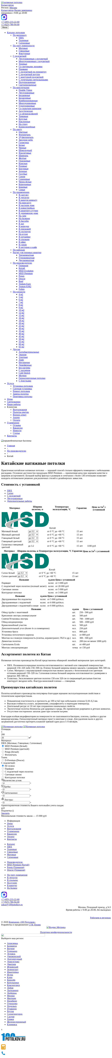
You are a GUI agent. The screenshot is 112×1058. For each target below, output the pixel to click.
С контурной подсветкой (31, 77)
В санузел (23, 195)
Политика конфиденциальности (56, 932)
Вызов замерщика (23, 10)
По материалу (20, 35)
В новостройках (27, 208)
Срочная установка (22, 388)
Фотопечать (24, 134)
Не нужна (10, 766)
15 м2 (21, 315)
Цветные (23, 132)
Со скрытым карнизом (30, 108)
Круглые (23, 119)
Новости (17, 430)
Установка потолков (23, 386)
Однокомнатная (26, 257)
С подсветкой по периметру (33, 72)
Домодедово (13, 961)
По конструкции (21, 87)
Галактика (24, 142)
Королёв (11, 980)
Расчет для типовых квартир (27, 252)
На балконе (24, 218)
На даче (22, 216)
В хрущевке (24, 237)
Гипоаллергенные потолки (32, 378)
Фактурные (24, 53)
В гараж (23, 244)
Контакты (12, 436)
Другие (16, 349)
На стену (23, 124)
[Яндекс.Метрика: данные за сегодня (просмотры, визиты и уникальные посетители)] (56, 927)
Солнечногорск (14, 1014)
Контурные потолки (15, 777)
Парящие (23, 69)
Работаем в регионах (100, 917)
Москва (13, 7)
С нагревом (24, 370)
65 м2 (21, 346)
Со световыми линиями (30, 66)
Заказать (5, 813)
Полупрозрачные (27, 82)
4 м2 (21, 294)
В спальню (24, 239)
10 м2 (21, 310)
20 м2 (21, 323)
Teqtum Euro (25, 284)
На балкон (12, 888)
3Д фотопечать (26, 137)
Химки (10, 1019)
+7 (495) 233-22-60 (10, 22)
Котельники (13, 982)
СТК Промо (35, 924)
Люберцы (12, 993)
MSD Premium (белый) (16, 746)
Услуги (10, 383)
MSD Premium (26, 273)
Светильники (13, 401)
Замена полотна (21, 394)
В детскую (24, 197)
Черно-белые (25, 182)
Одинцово (12, 1003)
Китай (22, 268)
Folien (21, 289)
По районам (19, 250)
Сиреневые (24, 179)
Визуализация (20, 409)
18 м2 (21, 320)
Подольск (12, 1006)
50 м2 (21, 339)
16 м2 (21, 318)
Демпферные (25, 365)
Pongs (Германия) (15, 867)
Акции (16, 417)
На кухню (12, 883)
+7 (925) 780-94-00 (10, 24)
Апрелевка (12, 943)
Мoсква (11, 995)
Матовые (23, 48)
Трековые (23, 116)
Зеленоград (12, 969)
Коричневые (25, 184)
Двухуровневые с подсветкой (33, 58)
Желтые (22, 158)
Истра (10, 974)
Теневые (23, 64)
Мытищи (11, 998)
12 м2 (21, 312)
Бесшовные (24, 95)
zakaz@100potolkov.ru (12, 904)
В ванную (12, 885)
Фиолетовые (25, 153)
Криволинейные (27, 127)
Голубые (23, 174)
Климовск (12, 1024)
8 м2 (21, 305)
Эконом (22, 354)
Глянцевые (24, 51)
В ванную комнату (28, 200)
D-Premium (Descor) (14, 760)
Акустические (26, 111)
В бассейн (24, 221)
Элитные (23, 357)
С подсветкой (19, 56)
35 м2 (21, 331)
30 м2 (21, 328)
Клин (9, 977)
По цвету (17, 129)
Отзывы (17, 425)
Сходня (10, 1016)
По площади (19, 292)
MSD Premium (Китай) (18, 865)
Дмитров (11, 964)
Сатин (10, 493)
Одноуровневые (27, 106)
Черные (22, 147)
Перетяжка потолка (22, 396)
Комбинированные (28, 100)
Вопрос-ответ (19, 415)
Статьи (16, 433)
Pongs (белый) (12, 752)
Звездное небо (26, 140)
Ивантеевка (13, 972)
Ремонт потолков (21, 391)
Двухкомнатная (26, 260)
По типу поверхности (24, 45)
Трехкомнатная (26, 255)
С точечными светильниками (33, 79)
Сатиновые (24, 43)
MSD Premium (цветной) (17, 749)
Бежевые (23, 187)
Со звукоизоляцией (28, 113)
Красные (23, 163)
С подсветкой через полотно (19, 771)
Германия (23, 265)
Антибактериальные (29, 352)
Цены (10, 399)
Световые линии (13, 774)
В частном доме (26, 205)
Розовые (23, 166)
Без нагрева (24, 367)
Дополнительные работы (19, 501)
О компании (13, 422)
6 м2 (21, 299)
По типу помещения (17, 875)
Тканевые (23, 40)
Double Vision (25, 90)
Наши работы (14, 404)
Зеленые (23, 171)
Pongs (21, 276)
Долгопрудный (14, 959)
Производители (15, 862)
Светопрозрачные (27, 85)
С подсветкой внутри (29, 74)
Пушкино (12, 1009)
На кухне (23, 234)
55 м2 (21, 341)
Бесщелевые (25, 98)
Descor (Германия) (16, 870)
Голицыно (12, 951)
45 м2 (21, 336)
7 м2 (21, 302)
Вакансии (18, 428)
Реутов (10, 1011)
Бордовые (23, 168)
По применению (21, 192)
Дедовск (11, 954)
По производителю (22, 263)
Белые (22, 145)
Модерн (23, 375)
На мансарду (25, 202)
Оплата (16, 420)
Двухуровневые (26, 93)
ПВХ (21, 38)
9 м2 (21, 307)
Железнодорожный (16, 1022)
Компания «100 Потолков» (22, 922)
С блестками (25, 381)
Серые (22, 189)
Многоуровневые (27, 103)
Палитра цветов (21, 412)
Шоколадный (25, 150)
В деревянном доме (28, 213)
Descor (22, 278)
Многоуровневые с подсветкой (34, 61)
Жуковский (12, 967)
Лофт (21, 360)
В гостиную (25, 231)
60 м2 (21, 344)
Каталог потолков (16, 32)
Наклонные (24, 121)
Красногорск (13, 985)
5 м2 (21, 297)
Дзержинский (14, 956)
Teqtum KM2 (25, 286)
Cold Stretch (24, 373)
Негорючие (24, 362)
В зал (21, 223)
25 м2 (21, 326)
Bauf (21, 281)
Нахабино (12, 1001)
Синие (22, 176)
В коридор (24, 226)
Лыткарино (12, 990)
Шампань (23, 155)
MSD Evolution (26, 271)
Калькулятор (7, 5)
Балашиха (12, 946)
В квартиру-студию (28, 210)
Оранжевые (24, 161)
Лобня (10, 988)
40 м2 (21, 333)
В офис (22, 242)
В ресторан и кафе (28, 247)
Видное (11, 948)
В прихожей (25, 229)
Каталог (11, 844)
